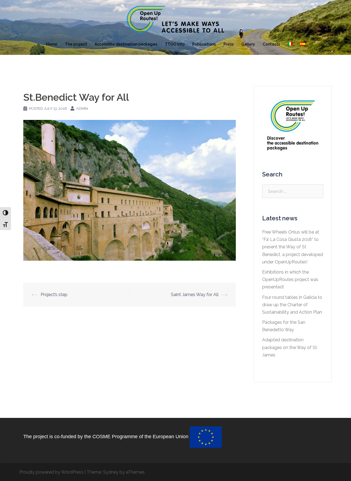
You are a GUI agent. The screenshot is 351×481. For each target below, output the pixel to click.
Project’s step (54, 294)
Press (228, 44)
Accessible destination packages (126, 44)
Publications (204, 44)
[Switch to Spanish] (302, 44)
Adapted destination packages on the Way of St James (289, 347)
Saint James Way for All (195, 294)
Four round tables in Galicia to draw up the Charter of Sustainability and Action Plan (292, 305)
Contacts (271, 44)
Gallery (248, 44)
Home (51, 44)
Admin (82, 108)
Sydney (110, 472)
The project (76, 44)
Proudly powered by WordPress (51, 472)
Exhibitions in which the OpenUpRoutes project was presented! (290, 279)
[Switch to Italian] (290, 44)
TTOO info (175, 44)
